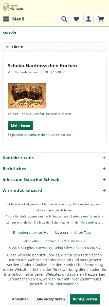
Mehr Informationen (61, 283)
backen (66, 135)
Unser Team (83, 232)
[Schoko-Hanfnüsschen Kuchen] (54, 95)
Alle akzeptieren (51, 299)
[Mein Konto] (88, 19)
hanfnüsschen (37, 135)
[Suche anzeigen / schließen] (64, 19)
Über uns (62, 232)
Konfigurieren (85, 299)
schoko (21, 135)
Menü (18, 19)
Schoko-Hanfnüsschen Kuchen (42, 65)
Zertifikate (30, 241)
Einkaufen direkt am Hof (31, 232)
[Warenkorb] (101, 19)
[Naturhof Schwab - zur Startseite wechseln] (13, 7)
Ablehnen (20, 299)
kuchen (54, 135)
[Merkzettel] (76, 19)
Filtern (17, 47)
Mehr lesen (20, 125)
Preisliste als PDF (73, 241)
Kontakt (50, 241)
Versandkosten (83, 204)
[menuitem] (13, 19)
